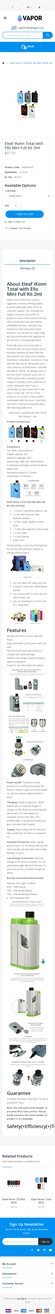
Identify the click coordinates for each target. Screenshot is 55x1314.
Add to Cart (26, 214)
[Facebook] (32, 1250)
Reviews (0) (27, 268)
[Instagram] (44, 1250)
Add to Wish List (16, 221)
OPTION (11, 190)
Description (27, 260)
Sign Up (45, 1241)
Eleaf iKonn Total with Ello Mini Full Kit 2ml (31, 63)
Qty (7, 205)
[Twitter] (38, 1250)
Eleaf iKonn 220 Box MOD (13, 1201)
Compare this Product (20, 228)
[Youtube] (50, 1250)
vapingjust (21, 1298)
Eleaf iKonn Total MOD (41, 1201)
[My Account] (40, 7)
